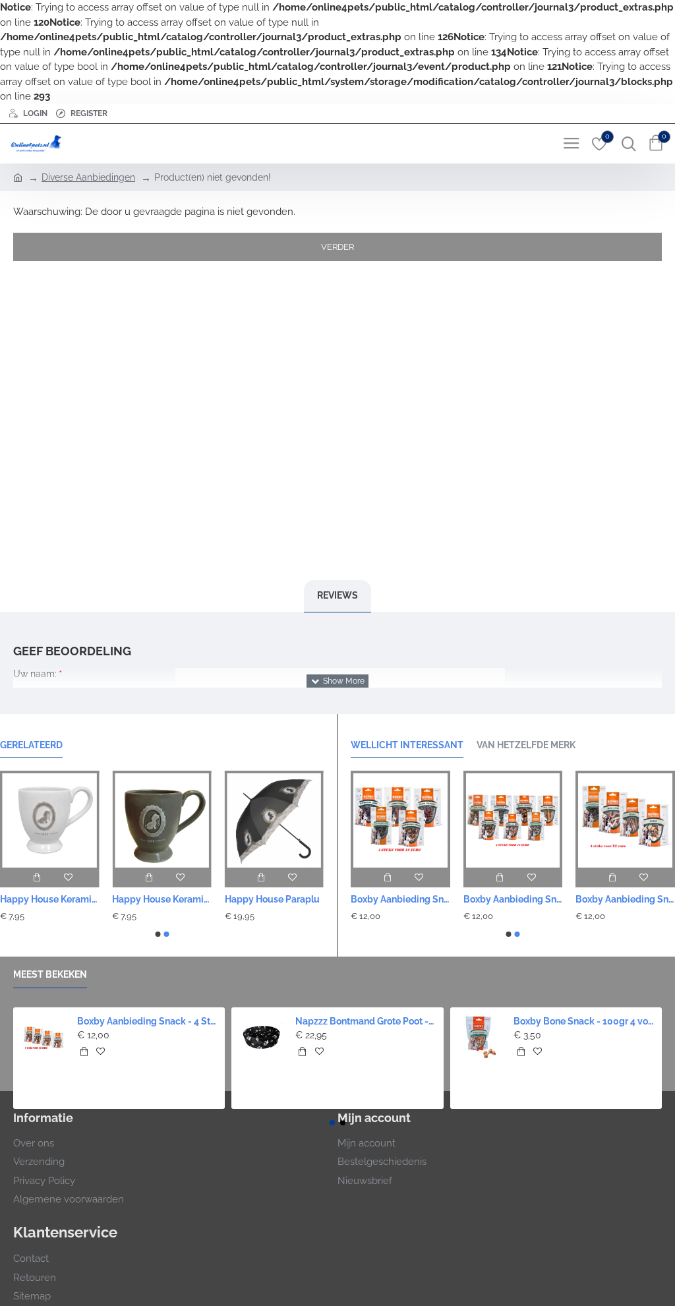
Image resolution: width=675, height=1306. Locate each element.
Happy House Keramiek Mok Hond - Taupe (161, 899)
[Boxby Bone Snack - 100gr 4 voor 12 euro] (480, 1037)
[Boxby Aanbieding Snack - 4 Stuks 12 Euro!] (43, 1037)
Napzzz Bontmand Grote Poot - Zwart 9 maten (365, 1021)
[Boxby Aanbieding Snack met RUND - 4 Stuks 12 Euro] (513, 819)
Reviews (337, 595)
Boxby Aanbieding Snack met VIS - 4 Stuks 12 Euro (625, 899)
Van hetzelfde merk (526, 745)
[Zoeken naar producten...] (625, 143)
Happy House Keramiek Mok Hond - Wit (49, 899)
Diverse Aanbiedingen (88, 177)
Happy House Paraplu (272, 899)
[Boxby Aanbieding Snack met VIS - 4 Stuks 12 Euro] (625, 819)
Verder (337, 247)
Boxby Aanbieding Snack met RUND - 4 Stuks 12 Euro (513, 899)
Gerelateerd (31, 745)
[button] (157, 934)
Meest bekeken (50, 974)
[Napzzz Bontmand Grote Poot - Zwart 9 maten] (261, 1037)
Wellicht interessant (407, 745)
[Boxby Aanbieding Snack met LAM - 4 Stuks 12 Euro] (400, 819)
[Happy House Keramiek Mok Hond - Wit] (49, 819)
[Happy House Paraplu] (274, 819)
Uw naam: (35, 673)
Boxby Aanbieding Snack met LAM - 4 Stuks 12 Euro (400, 899)
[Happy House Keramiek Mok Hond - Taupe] (161, 819)
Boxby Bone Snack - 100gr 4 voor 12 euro (584, 1021)
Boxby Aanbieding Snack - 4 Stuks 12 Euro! (147, 1021)
